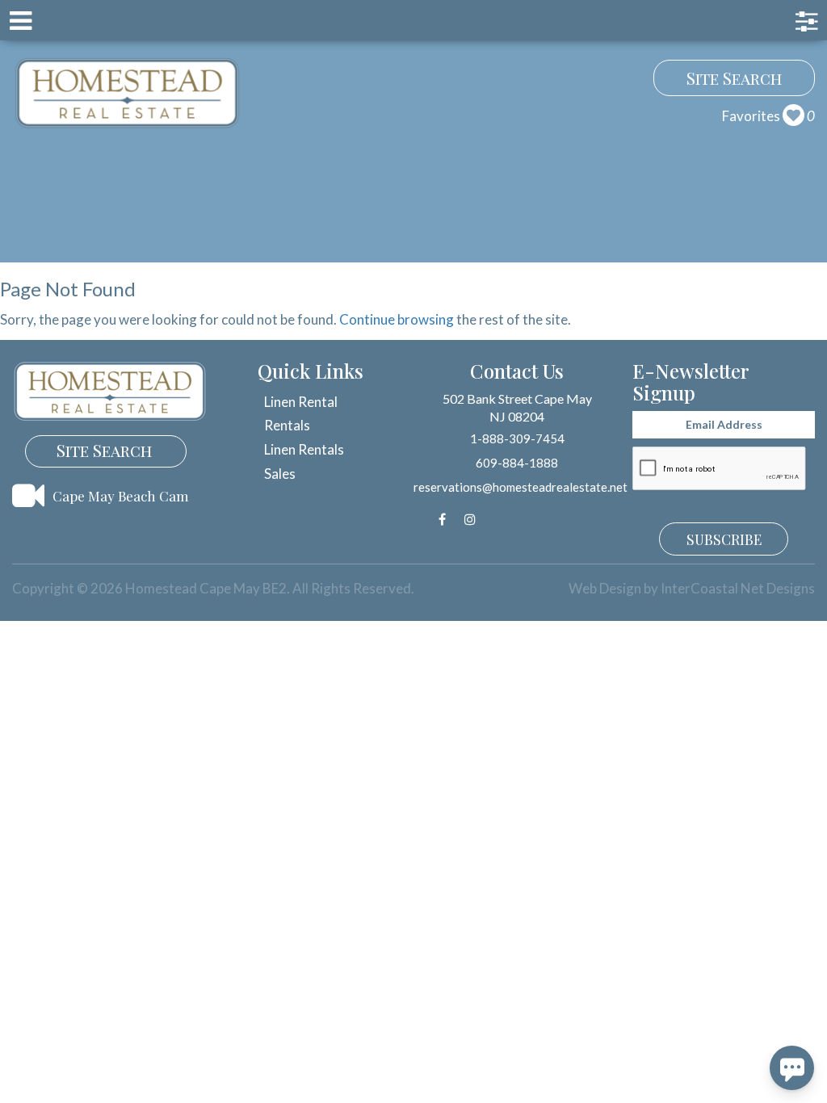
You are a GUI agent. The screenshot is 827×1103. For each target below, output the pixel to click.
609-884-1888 (517, 462)
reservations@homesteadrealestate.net (521, 487)
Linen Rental (301, 401)
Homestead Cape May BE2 (127, 93)
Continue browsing (396, 319)
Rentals (287, 425)
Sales (280, 473)
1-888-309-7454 (517, 438)
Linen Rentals (304, 449)
